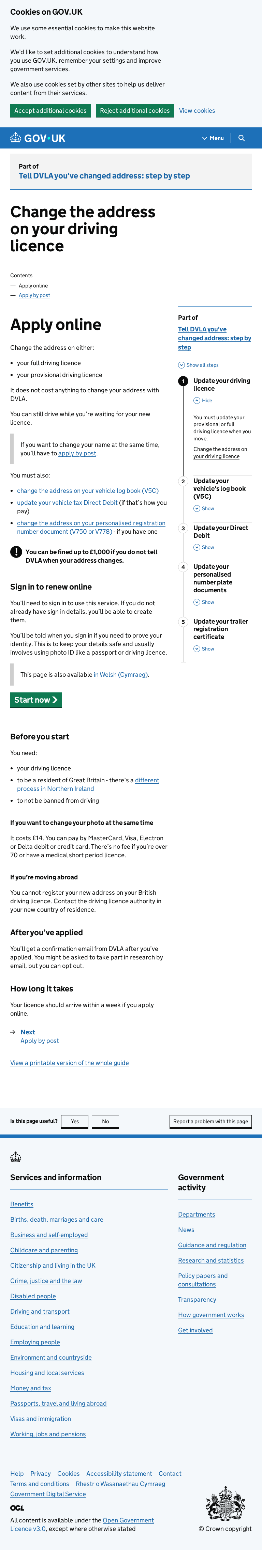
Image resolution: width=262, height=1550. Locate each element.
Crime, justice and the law (46, 1281)
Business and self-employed (49, 1235)
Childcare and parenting (44, 1250)
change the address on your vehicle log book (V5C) (88, 491)
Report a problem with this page (210, 1121)
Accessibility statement (119, 1473)
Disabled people (33, 1296)
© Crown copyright (225, 1529)
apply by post (77, 453)
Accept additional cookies (50, 110)
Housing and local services (47, 1373)
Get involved (195, 1330)
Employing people (35, 1342)
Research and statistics (211, 1260)
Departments (196, 1214)
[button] (36, 699)
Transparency (197, 1299)
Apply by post (34, 295)
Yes (79, 1121)
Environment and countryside (51, 1357)
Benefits (21, 1204)
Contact (170, 1473)
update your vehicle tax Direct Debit (67, 502)
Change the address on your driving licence (220, 452)
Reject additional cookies (135, 110)
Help (17, 1473)
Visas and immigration (40, 1419)
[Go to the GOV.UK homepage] (38, 138)
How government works (211, 1315)
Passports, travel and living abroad (58, 1403)
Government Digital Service (48, 1494)
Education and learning (42, 1327)
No (110, 1121)
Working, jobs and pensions (48, 1434)
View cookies (197, 110)
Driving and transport (40, 1311)
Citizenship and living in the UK (53, 1265)
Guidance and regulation (212, 1245)
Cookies (68, 1473)
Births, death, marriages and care (56, 1219)
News (186, 1230)
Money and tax (30, 1388)
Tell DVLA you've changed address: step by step (104, 176)
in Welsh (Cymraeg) (121, 674)
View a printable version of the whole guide (69, 1063)
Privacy (40, 1473)
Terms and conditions (39, 1484)
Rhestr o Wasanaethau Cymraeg (120, 1484)
